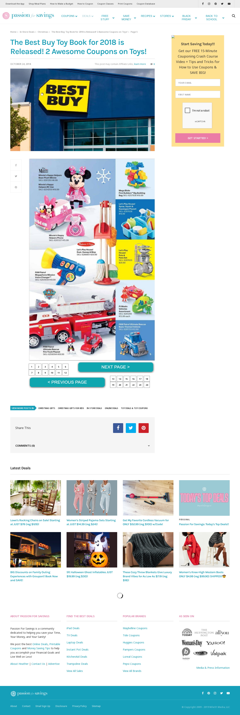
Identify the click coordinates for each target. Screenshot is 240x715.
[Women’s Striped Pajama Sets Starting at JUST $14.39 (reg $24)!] (92, 498)
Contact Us (38, 664)
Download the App (15, 3)
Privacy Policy (79, 706)
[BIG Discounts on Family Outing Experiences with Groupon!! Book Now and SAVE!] (35, 550)
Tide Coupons (131, 635)
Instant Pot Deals (77, 649)
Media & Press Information (213, 667)
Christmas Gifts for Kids (71, 408)
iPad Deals (73, 628)
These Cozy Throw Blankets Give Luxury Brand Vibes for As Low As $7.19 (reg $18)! (147, 576)
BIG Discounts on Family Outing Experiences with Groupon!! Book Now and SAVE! (34, 576)
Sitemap (96, 706)
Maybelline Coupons (135, 628)
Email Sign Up (43, 706)
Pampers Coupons (134, 649)
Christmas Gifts (46, 408)
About (13, 706)
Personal (184, 519)
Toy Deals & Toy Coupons (134, 408)
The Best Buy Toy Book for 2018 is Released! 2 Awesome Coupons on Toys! (89, 31)
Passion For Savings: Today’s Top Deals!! (204, 524)
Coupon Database (146, 3)
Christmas (43, 31)
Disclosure (61, 706)
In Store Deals (94, 408)
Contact (26, 706)
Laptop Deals (75, 642)
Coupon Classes (105, 3)
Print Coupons (125, 3)
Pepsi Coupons (132, 664)
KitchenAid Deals (77, 656)
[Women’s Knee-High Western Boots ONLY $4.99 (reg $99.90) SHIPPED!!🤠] (204, 550)
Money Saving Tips (38, 648)
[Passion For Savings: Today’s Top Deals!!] (204, 498)
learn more (140, 64)
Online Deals (111, 408)
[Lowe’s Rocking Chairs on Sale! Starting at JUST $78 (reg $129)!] (35, 498)
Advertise (54, 664)
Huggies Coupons (133, 642)
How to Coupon (85, 3)
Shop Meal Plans (37, 3)
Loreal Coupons (132, 656)
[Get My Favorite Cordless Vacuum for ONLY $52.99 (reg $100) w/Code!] (148, 498)
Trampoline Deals (77, 664)
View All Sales (75, 671)
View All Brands (132, 671)
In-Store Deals (27, 31)
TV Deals (72, 635)
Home (13, 31)
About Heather (19, 664)
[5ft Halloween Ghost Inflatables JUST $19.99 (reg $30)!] (92, 550)
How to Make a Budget (61, 3)
